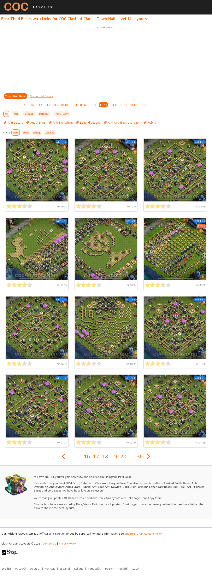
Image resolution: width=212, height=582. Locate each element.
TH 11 (73, 105)
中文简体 (122, 568)
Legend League (90, 122)
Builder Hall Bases (41, 96)
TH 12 (83, 105)
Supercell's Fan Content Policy (143, 533)
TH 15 (114, 105)
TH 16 (123, 105)
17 (96, 456)
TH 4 (15, 105)
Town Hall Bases (15, 96)
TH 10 (64, 105)
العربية (136, 568)
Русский (20, 568)
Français (50, 568)
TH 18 (142, 105)
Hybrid (152, 122)
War (16, 113)
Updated (49, 132)
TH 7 (39, 105)
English (6, 568)
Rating (37, 132)
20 (123, 456)
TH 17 (133, 105)
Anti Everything (63, 122)
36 (140, 456)
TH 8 (47, 105)
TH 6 (31, 105)
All (6, 113)
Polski (109, 568)
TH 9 (55, 105)
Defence (44, 113)
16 (87, 456)
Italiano (78, 568)
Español (65, 568)
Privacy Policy (67, 543)
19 (114, 456)
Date (15, 132)
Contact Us (49, 543)
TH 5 (23, 105)
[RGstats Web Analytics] (10, 553)
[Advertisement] (106, 59)
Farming (29, 113)
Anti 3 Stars (38, 122)
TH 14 (103, 105)
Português (94, 568)
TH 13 (92, 105)
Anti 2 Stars (15, 122)
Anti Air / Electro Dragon (124, 122)
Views (26, 132)
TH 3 (7, 105)
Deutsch (35, 568)
